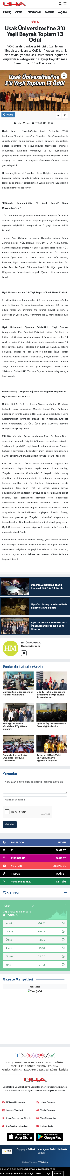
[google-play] (49, 1137)
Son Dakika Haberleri (17, 1126)
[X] (23, 1055)
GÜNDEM (41, 1066)
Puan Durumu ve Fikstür (18, 1118)
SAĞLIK (49, 12)
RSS (9, 1151)
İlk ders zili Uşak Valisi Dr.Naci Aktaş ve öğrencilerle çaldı (48, 758)
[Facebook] (17, 1055)
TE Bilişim (43, 1162)
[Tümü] (65, 892)
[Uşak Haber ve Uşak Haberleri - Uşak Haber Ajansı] (14, 4)
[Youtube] (41, 1055)
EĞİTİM (35, 22)
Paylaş (10, 114)
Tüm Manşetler (48, 1118)
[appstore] (20, 1137)
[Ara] (60, 4)
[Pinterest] (29, 1055)
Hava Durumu (48, 1102)
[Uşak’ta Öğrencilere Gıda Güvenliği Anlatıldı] (51, 712)
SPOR (14, 1066)
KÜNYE (53, 1070)
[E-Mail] (24, 653)
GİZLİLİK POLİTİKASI (12, 1070)
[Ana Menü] (65, 4)
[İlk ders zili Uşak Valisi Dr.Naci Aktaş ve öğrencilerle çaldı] (51, 743)
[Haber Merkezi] (10, 648)
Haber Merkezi (23, 123)
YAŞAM (62, 12)
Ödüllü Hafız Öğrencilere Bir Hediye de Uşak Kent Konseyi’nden (50, 695)
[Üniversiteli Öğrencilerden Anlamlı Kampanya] (18, 680)
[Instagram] (35, 1055)
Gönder (10, 824)
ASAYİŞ (6, 12)
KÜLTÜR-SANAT (27, 1066)
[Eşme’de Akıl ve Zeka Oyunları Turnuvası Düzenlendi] (18, 743)
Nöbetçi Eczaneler (16, 1102)
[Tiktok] (46, 1055)
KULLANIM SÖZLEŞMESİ (36, 1070)
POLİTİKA (53, 1066)
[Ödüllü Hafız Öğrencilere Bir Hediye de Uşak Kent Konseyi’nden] (51, 680)
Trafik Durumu (47, 1110)
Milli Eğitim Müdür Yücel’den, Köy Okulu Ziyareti (15, 726)
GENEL (19, 12)
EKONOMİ (34, 12)
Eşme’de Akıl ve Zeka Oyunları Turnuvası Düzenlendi (15, 758)
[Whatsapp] (52, 1055)
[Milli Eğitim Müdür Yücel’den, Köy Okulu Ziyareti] (18, 712)
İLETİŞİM (63, 1070)
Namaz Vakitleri (15, 1110)
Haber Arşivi (47, 1126)
